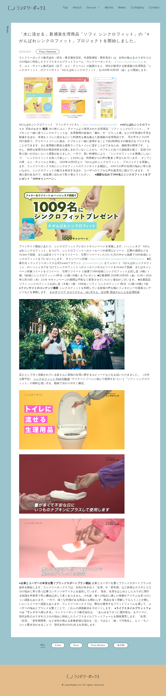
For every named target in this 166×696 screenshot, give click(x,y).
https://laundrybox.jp (128, 61)
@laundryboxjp (92, 263)
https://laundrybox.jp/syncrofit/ (99, 124)
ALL (43, 644)
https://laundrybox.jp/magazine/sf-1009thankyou (117, 258)
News (7, 29)
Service (91, 7)
